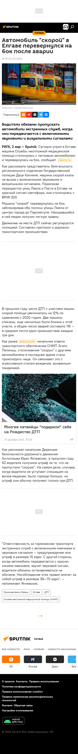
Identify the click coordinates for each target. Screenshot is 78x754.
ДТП (46, 592)
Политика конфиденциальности (21, 686)
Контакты (22, 681)
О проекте (8, 681)
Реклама (7, 705)
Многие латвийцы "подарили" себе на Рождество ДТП (37, 429)
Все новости (11, 649)
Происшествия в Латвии (16, 592)
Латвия (39, 649)
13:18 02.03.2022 (12, 58)
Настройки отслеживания (17, 710)
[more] (72, 439)
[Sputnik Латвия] (11, 28)
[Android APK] (13, 721)
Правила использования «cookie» (22, 691)
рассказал (27, 341)
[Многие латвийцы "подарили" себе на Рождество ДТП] (39, 398)
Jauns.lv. (64, 160)
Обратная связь (23, 705)
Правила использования (44, 681)
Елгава (36, 592)
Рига (27, 649)
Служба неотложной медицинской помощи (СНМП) (31, 599)
